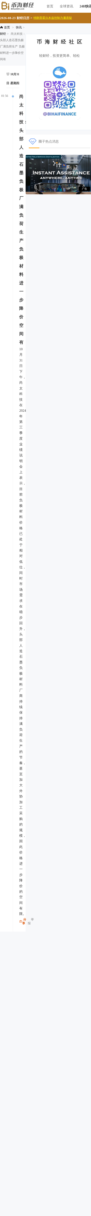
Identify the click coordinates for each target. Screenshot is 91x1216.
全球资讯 (66, 6)
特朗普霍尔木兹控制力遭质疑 (52, 17)
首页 (50, 6)
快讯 (19, 27)
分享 (24, 921)
